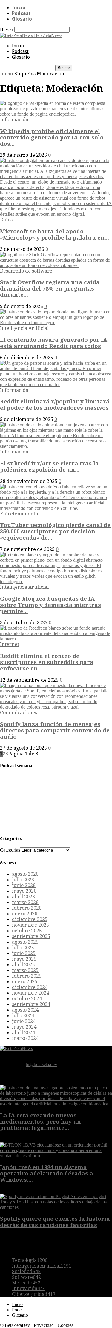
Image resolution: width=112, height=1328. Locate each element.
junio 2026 (24, 885)
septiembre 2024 (31, 1004)
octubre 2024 (27, 998)
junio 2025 (24, 953)
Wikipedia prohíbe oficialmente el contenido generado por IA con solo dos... (52, 137)
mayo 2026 (24, 891)
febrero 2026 (27, 908)
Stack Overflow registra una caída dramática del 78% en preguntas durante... (50, 288)
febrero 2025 (27, 976)
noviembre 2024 (30, 993)
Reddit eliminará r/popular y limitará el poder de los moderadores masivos (55, 404)
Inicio (18, 7)
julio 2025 (23, 947)
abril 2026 (23, 897)
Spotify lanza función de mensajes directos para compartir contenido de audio (55, 730)
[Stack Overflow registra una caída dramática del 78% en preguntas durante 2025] (56, 265)
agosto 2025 (25, 942)
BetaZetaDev (17, 1325)
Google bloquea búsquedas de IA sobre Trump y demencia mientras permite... (50, 605)
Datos (6, 220)
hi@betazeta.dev (41, 1064)
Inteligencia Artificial (24, 328)
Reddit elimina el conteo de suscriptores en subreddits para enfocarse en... (46, 662)
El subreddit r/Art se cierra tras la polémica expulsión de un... (49, 466)
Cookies (65, 1325)
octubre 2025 (27, 931)
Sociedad (26, 1271)
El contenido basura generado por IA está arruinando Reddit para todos (53, 343)
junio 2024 (24, 1021)
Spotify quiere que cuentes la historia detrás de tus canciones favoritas (55, 1222)
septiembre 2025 (31, 936)
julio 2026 (23, 880)
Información (14, 119)
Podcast (21, 13)
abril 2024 (23, 1032)
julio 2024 (23, 1015)
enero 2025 (24, 981)
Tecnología (29, 1260)
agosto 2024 (25, 1010)
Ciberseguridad (34, 1294)
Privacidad (44, 1325)
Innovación (28, 1288)
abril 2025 (23, 964)
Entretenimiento (19, 514)
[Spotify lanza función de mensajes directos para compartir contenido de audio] (56, 706)
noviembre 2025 (30, 925)
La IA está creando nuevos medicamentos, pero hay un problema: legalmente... (40, 1121)
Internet (9, 644)
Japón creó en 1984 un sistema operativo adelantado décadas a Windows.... (46, 1173)
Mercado (26, 1283)
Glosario (22, 19)
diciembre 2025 (29, 919)
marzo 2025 (25, 970)
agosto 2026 (25, 874)
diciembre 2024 (29, 987)
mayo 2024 (24, 1027)
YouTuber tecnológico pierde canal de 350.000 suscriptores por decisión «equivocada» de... (55, 531)
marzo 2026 (25, 902)
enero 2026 (24, 914)
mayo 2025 (24, 959)
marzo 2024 (25, 1038)
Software (26, 1277)
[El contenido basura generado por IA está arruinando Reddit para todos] (56, 322)
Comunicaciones (18, 712)
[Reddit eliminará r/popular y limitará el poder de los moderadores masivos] (56, 384)
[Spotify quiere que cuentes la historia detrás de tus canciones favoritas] (56, 1207)
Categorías (10, 849)
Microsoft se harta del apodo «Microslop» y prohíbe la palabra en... (54, 234)
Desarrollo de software (26, 271)
